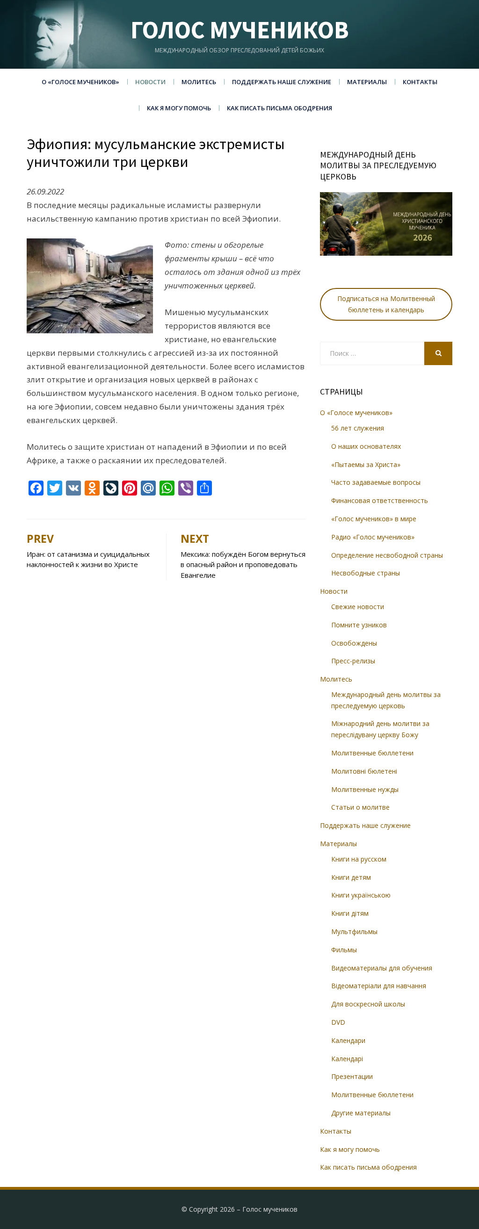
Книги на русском (358, 859)
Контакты (420, 82)
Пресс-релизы (353, 660)
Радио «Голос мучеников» (372, 536)
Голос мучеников (240, 29)
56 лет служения (357, 428)
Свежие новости (357, 606)
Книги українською (361, 895)
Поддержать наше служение (281, 82)
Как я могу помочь (179, 108)
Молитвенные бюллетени (372, 752)
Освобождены (354, 643)
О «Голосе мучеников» (80, 82)
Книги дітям (350, 913)
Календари (348, 1040)
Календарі (347, 1058)
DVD (338, 1022)
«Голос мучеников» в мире (373, 518)
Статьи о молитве (360, 807)
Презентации (352, 1076)
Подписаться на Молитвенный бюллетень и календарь (386, 304)
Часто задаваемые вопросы (376, 482)
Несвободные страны (365, 572)
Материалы (367, 82)
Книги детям (351, 877)
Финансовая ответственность (379, 500)
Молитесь (198, 82)
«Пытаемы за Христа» (365, 464)
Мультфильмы (354, 931)
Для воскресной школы (368, 1003)
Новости (150, 82)
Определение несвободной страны (387, 555)
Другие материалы (361, 1112)
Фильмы (344, 949)
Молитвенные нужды (365, 789)
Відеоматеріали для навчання (378, 985)
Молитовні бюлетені (364, 771)
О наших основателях (366, 446)
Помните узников (359, 624)
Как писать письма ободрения (279, 108)
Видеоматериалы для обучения (381, 967)
